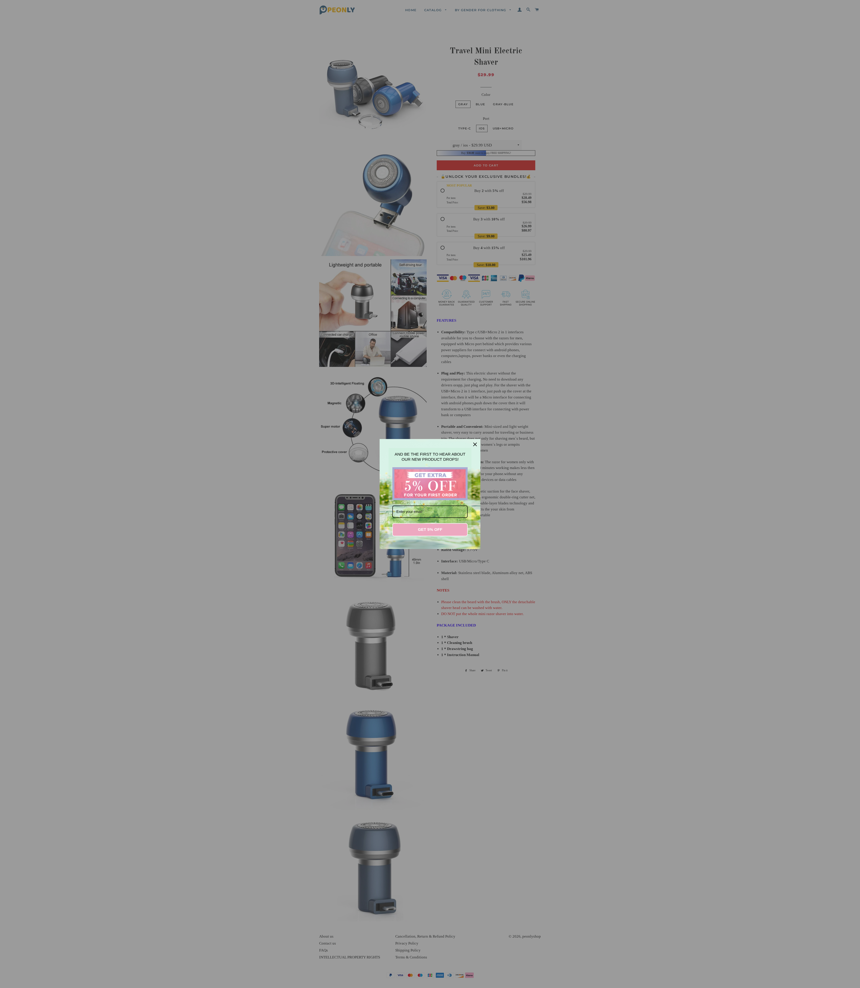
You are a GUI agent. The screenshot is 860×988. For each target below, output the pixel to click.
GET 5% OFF (430, 529)
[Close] (475, 444)
